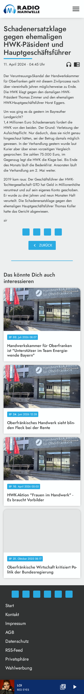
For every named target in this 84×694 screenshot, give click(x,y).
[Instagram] (36, 594)
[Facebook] (26, 594)
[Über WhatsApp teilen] (47, 232)
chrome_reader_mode (77, 64)
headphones (69, 64)
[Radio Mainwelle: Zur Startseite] (37, 8)
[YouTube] (47, 594)
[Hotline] (69, 594)
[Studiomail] (58, 594)
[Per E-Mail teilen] (58, 232)
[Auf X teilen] (36, 232)
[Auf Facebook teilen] (26, 232)
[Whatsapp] (15, 594)
